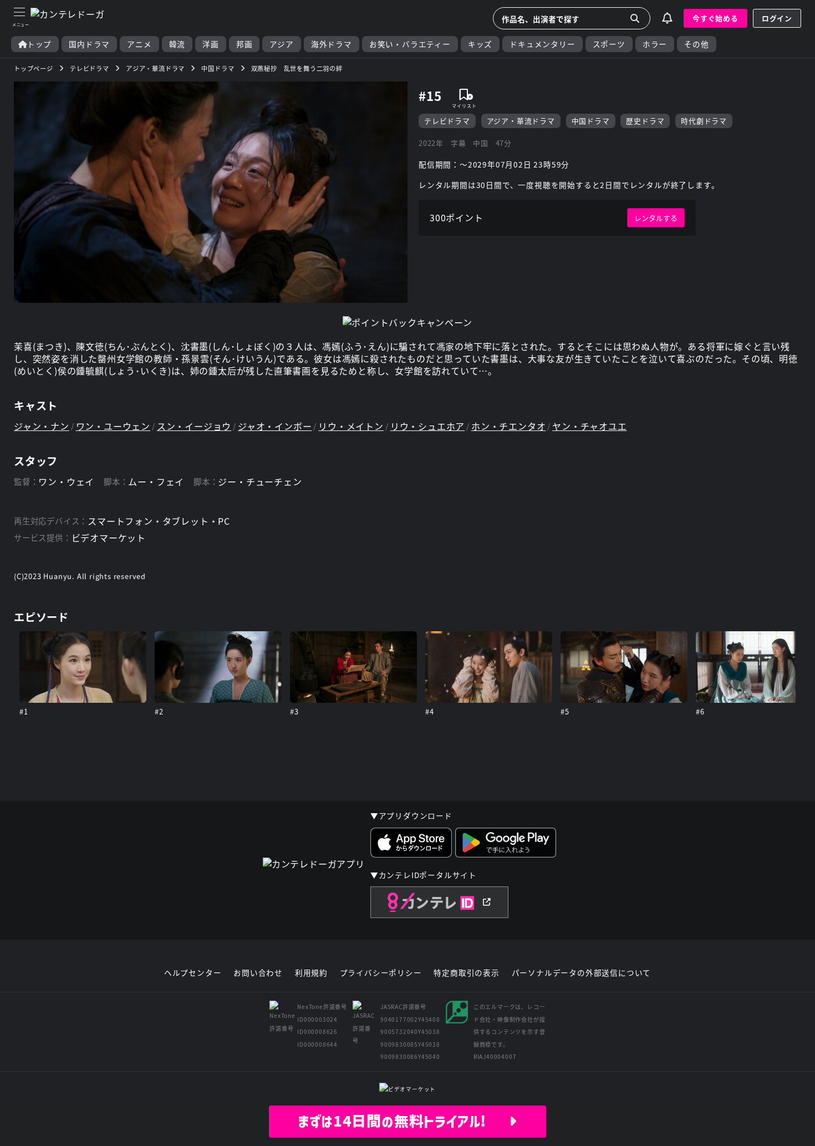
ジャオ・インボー (275, 426)
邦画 (244, 44)
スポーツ (609, 44)
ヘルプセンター (193, 973)
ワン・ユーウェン (113, 426)
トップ (39, 44)
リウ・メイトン (351, 426)
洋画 (210, 44)
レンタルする (656, 217)
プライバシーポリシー (381, 973)
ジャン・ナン (41, 426)
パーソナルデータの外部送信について (581, 973)
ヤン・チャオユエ (589, 426)
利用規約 (311, 973)
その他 (696, 44)
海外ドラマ (331, 44)
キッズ (480, 44)
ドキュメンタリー (542, 44)
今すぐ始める (715, 18)
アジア (281, 44)
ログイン (777, 18)
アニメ (139, 44)
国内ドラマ (89, 44)
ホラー (655, 44)
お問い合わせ (258, 973)
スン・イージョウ (194, 426)
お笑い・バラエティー (410, 44)
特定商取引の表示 (466, 973)
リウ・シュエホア (427, 426)
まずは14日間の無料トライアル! (403, 1121)
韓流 (177, 44)
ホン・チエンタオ (508, 426)
